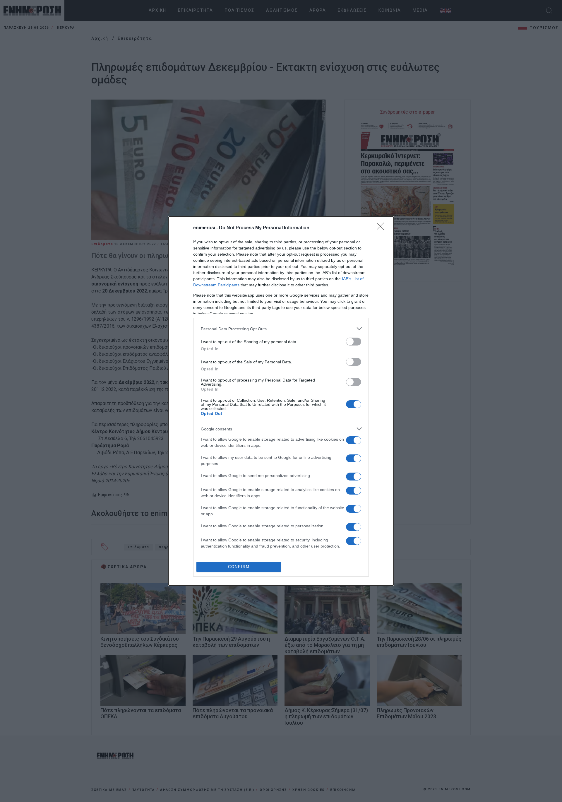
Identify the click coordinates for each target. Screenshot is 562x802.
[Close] (382, 228)
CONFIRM (239, 567)
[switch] (353, 342)
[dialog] (281, 401)
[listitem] (281, 329)
